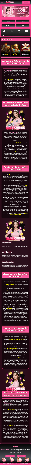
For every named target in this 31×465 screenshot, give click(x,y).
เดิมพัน (19, 32)
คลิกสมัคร (4, 32)
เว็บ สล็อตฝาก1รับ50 (8, 70)
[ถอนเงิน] (26, 31)
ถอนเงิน (26, 32)
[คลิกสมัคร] (4, 31)
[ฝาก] (12, 31)
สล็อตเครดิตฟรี (17, 88)
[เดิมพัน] (19, 31)
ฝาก (11, 32)
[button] (2, 2)
